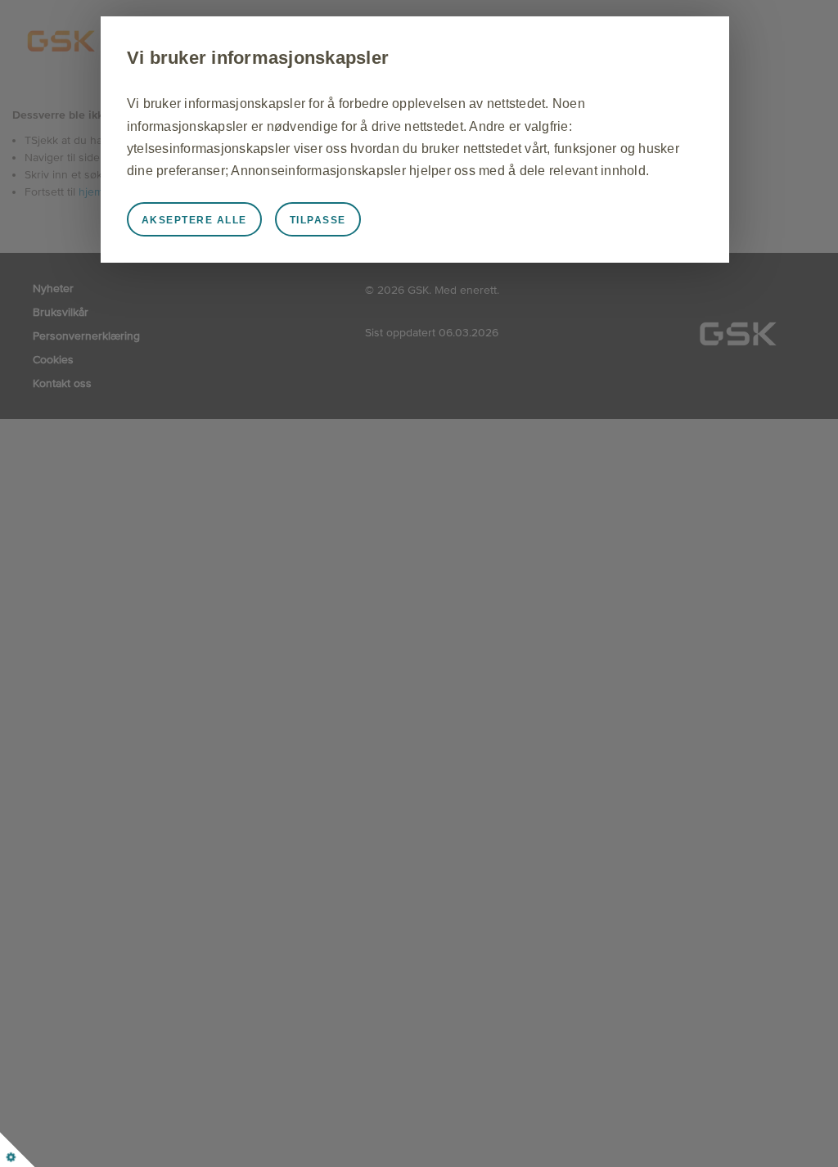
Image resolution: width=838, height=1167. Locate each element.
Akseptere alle (194, 220)
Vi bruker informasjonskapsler (258, 57)
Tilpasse (318, 220)
